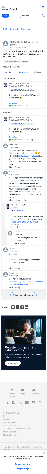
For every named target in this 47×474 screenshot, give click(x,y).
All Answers (7, 112)
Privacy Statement (22, 464)
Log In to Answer (23, 295)
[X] (22, 307)
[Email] (13, 307)
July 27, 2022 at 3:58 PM (18, 47)
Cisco (9, 8)
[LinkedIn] (26, 307)
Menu (43, 7)
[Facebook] (17, 307)
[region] (23, 462)
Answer (25, 72)
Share (39, 72)
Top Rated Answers (9, 78)
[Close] (43, 453)
